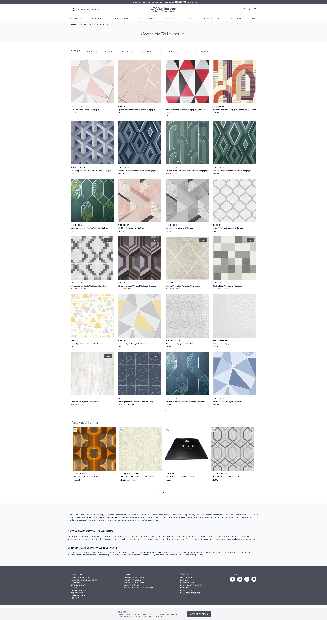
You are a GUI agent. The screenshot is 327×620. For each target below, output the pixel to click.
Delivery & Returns (134, 577)
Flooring (185, 588)
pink (95, 517)
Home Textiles (187, 590)
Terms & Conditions (134, 583)
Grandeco (143, 552)
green (89, 517)
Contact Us (77, 593)
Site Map (75, 598)
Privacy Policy (78, 590)
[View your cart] (254, 9)
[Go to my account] (249, 9)
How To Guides (78, 585)
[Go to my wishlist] (244, 9)
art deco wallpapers (233, 539)
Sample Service (132, 585)
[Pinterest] (254, 579)
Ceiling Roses (187, 583)
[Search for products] (74, 9)
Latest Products (80, 577)
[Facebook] (232, 579)
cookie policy (158, 616)
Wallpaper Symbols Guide (84, 580)
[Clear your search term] (130, 10)
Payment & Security (134, 580)
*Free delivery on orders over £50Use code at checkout (163, 2)
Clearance (76, 583)
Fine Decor (157, 552)
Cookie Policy (78, 595)
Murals (184, 580)
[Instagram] (240, 579)
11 (176, 410)
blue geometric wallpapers (119, 517)
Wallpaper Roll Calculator (139, 588)
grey (100, 517)
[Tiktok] (247, 579)
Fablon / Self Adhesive (192, 585)
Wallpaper (186, 577)
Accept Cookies (199, 614)
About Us (75, 588)
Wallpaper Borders (191, 593)
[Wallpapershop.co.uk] (163, 10)
